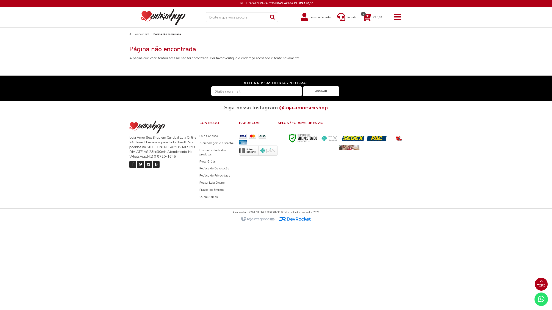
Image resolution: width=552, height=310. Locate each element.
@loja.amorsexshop (303, 107)
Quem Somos (208, 197)
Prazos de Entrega (211, 190)
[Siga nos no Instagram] (148, 164)
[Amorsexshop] (163, 17)
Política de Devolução (214, 168)
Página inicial (141, 34)
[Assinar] (321, 91)
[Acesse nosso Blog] (156, 164)
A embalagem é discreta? (216, 143)
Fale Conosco (208, 136)
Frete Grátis (207, 162)
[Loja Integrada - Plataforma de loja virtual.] (257, 219)
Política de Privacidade (214, 176)
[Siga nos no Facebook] (132, 164)
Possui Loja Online (212, 183)
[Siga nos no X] (140, 164)
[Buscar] (272, 16)
